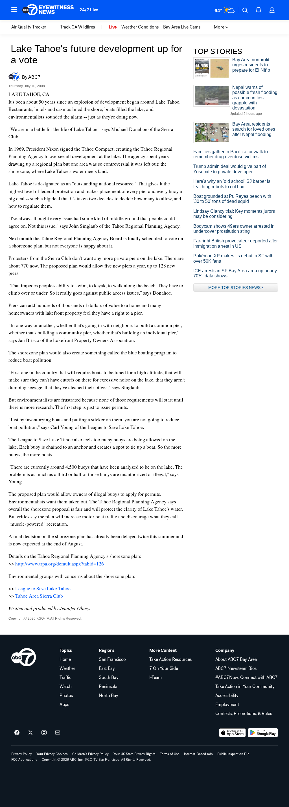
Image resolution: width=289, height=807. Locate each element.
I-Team (155, 677)
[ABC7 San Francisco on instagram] (44, 732)
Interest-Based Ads (198, 754)
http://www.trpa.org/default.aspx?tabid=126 (59, 563)
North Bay (108, 695)
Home (65, 659)
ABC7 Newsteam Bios (236, 668)
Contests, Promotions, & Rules (243, 713)
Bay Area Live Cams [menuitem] (181, 27)
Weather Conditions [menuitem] (140, 27)
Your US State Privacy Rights (134, 754)
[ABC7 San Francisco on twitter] (30, 732)
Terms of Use (169, 754)
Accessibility (226, 695)
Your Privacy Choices (52, 754)
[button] (14, 9)
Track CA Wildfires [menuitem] (77, 27)
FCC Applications (24, 759)
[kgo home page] (23, 657)
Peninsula (108, 686)
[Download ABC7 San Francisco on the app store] (232, 732)
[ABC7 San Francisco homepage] (48, 10)
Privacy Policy (21, 754)
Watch (65, 686)
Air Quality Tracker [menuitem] (28, 27)
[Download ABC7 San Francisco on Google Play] (263, 732)
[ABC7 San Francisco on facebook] (17, 732)
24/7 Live (88, 10)
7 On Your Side (163, 668)
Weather (67, 668)
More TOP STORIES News (234, 287)
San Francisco (112, 659)
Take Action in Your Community (245, 686)
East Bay (107, 668)
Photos (66, 695)
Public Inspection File (233, 754)
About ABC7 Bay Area (236, 659)
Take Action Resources (170, 659)
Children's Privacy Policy (90, 754)
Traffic (65, 677)
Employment (227, 704)
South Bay (108, 677)
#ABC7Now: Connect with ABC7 (246, 677)
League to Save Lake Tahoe (43, 588)
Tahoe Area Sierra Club (39, 595)
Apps (64, 704)
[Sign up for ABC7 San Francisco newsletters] (57, 732)
